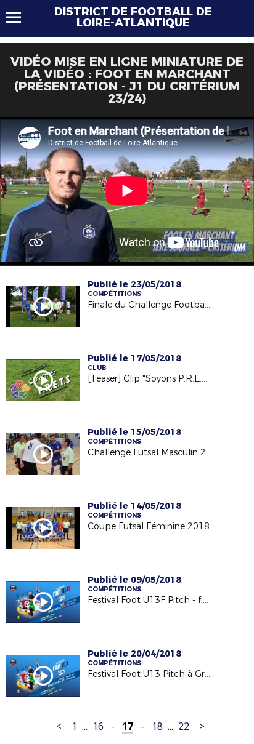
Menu (19, 17)
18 (157, 726)
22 (183, 726)
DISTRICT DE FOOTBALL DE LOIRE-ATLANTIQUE (133, 17)
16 (98, 726)
